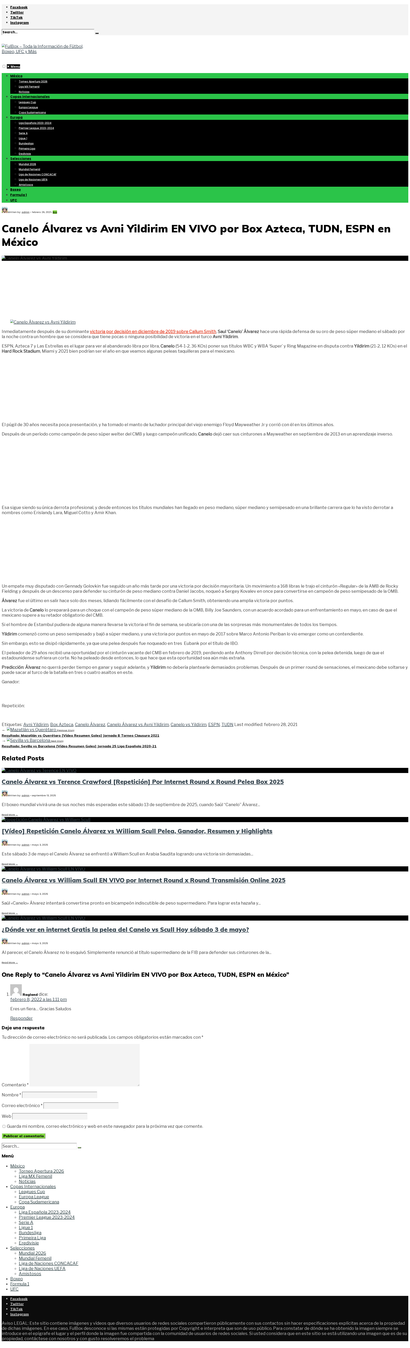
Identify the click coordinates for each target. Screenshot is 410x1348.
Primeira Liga (27, 148)
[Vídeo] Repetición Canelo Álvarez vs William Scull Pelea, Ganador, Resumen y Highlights (137, 831)
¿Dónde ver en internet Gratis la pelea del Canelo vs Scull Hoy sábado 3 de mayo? (125, 929)
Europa (16, 117)
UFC (13, 200)
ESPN (214, 724)
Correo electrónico (22, 1105)
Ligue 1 (23, 138)
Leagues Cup (27, 102)
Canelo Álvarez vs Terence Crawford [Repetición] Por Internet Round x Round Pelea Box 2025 (143, 781)
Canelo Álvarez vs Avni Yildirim (138, 724)
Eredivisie (25, 153)
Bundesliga (26, 143)
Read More (10, 814)
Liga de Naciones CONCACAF (37, 174)
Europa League (28, 107)
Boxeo (15, 189)
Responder (21, 1018)
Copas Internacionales (30, 96)
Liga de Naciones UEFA (33, 179)
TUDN (227, 724)
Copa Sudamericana (32, 112)
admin (25, 212)
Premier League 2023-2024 (36, 128)
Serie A (23, 133)
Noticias (24, 92)
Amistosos (26, 184)
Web (6, 1116)
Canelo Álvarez (90, 724)
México (16, 76)
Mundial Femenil (29, 169)
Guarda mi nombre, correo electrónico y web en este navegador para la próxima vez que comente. (105, 1126)
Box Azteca (61, 724)
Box (55, 212)
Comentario (15, 1084)
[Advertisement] (205, 287)
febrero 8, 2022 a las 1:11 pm (38, 999)
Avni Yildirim (35, 724)
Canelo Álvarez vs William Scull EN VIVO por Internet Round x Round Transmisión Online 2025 (144, 880)
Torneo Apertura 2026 (33, 81)
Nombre (11, 1094)
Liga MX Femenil (29, 86)
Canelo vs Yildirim (188, 724)
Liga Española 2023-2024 (35, 123)
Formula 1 (18, 195)
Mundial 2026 (27, 164)
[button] (4, 66)
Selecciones (20, 158)
